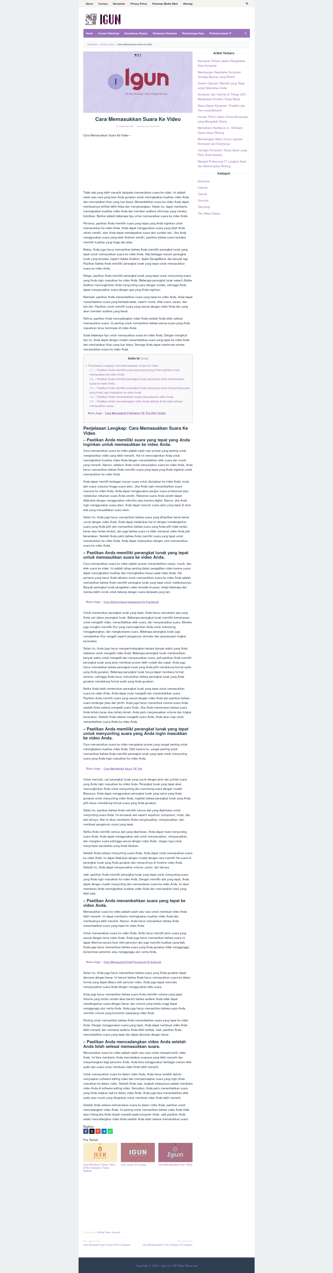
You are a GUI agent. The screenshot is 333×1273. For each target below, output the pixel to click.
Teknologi (204, 206)
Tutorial (202, 194)
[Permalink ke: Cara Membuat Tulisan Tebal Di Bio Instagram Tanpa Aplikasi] (100, 1152)
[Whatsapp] (110, 1131)
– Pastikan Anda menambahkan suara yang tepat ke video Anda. (131, 397)
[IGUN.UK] (103, 19)
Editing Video (103, 1232)
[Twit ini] (92, 1131)
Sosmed (116, 1232)
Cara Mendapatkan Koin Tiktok (175, 1164)
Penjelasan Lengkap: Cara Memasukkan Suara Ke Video (122, 365)
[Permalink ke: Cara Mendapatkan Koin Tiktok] (175, 1152)
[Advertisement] (138, 164)
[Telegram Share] (104, 1131)
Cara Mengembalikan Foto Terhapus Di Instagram (168, 1242)
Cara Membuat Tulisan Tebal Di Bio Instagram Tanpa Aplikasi (99, 1167)
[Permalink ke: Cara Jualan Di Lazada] (138, 1152)
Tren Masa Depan (209, 213)
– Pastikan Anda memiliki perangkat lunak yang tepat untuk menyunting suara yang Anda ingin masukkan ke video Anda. (139, 390)
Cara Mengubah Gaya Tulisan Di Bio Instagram (106, 1242)
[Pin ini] (98, 1131)
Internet (203, 187)
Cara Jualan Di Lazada (133, 1164)
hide (145, 358)
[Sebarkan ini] (85, 1131)
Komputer (204, 181)
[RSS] (247, 3)
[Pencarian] (245, 33)
